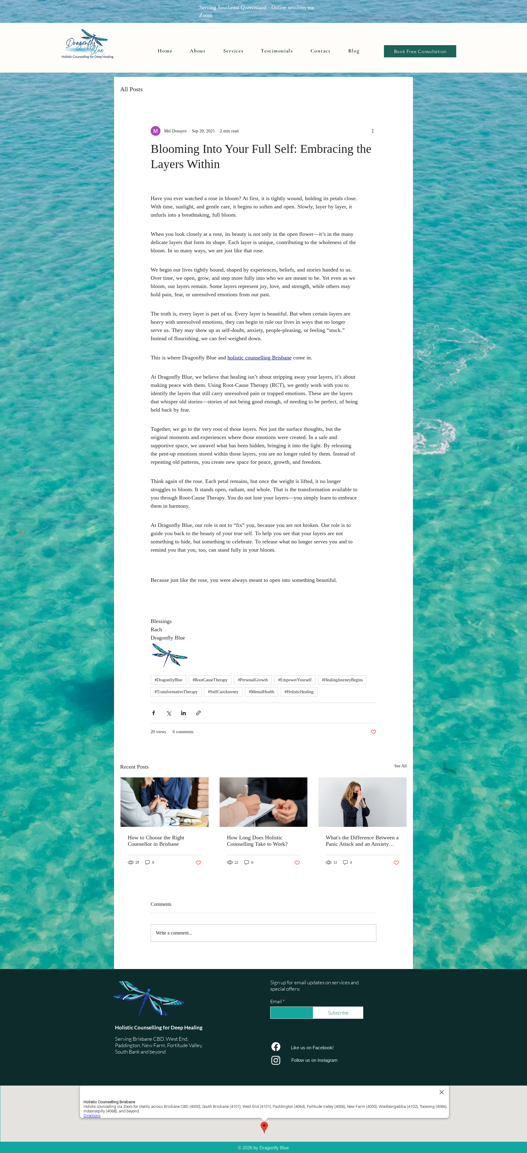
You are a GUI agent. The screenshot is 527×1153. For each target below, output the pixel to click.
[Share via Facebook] (153, 713)
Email (276, 1001)
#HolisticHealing (299, 692)
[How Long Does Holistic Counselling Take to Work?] (264, 802)
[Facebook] (276, 1047)
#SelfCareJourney (223, 692)
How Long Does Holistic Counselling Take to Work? (257, 840)
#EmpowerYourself (295, 680)
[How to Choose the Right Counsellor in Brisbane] (164, 802)
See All (400, 766)
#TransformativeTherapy (176, 692)
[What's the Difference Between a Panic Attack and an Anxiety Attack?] (362, 802)
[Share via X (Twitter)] (168, 713)
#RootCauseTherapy (210, 680)
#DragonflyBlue (168, 680)
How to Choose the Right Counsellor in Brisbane (156, 840)
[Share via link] (198, 713)
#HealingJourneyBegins (342, 680)
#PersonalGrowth (253, 680)
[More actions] (372, 131)
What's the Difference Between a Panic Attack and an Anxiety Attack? (362, 840)
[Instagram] (276, 1060)
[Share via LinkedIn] (183, 713)
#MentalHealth (261, 692)
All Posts (131, 89)
